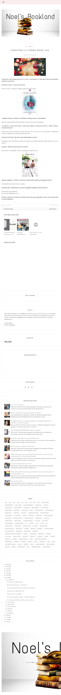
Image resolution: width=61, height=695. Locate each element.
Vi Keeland (48, 533)
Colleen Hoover (39, 510)
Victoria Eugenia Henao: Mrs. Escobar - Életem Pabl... (21, 588)
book (9, 205)
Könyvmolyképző (19, 523)
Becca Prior (26, 507)
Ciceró (31, 510)
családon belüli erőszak (41, 539)
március (9, 613)
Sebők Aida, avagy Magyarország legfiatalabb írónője (25, 438)
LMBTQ (42, 523)
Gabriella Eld (38, 518)
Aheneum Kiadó (45, 502)
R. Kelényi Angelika (48, 528)
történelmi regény (35, 546)
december (10, 579)
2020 (18, 502)
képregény (25, 544)
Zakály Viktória (16, 536)
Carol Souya (25, 510)
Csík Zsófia (12, 325)
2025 (38, 502)
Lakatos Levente (9, 525)
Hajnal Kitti (46, 518)
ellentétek (23, 541)
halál (53, 541)
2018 (10, 502)
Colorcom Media (49, 510)
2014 (7, 621)
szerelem (14, 546)
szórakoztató (21, 546)
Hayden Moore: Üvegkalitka (14, 594)
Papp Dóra (33, 528)
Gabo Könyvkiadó (29, 518)
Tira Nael (25, 533)
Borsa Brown (8, 510)
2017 (6, 502)
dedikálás (16, 541)
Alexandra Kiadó (9, 505)
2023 (30, 502)
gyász (48, 541)
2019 (30, 46)
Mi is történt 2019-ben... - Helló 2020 (17, 585)
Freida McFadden (48, 515)
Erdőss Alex (31, 515)
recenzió (7, 546)
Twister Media (33, 533)
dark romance (8, 541)
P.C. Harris (26, 528)
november (10, 602)
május (8, 611)
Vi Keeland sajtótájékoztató (21, 233)
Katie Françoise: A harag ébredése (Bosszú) (22, 446)
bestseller (7, 539)
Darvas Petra (8, 512)
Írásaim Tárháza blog (26, 79)
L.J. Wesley (31, 523)
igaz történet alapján (10, 544)
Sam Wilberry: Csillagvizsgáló (15, 582)
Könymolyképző (9, 523)
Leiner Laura (18, 525)
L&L (26, 523)
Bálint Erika (16, 510)
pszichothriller (50, 544)
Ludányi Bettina (26, 525)
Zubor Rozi (25, 536)
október (9, 604)
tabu (28, 546)
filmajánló (42, 541)
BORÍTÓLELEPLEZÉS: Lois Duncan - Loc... (9, 233)
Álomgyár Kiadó (46, 546)
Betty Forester (44, 507)
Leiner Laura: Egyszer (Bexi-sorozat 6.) (21, 463)
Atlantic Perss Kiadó (28, 505)
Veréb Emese (41, 533)
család (31, 539)
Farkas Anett (39, 515)
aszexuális (39, 536)
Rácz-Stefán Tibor (9, 531)
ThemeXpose (38, 662)
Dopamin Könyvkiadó (33, 512)
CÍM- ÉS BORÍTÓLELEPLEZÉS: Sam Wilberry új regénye (26, 430)
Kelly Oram (45, 520)
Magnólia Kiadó (43, 525)
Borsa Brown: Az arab (16, 481)
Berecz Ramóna (35, 507)
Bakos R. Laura (8, 507)
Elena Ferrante (8, 515)
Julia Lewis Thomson (28, 520)
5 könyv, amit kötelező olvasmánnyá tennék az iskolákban (26, 413)
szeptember (10, 606)
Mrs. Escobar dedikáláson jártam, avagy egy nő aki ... (20, 600)
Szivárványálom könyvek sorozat (13, 533)
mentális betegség (40, 544)
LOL (46, 523)
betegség (14, 539)
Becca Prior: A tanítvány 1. (17, 404)
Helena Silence (17, 520)
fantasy (36, 541)
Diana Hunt (23, 512)
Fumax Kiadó (8, 518)
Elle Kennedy (17, 515)
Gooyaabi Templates (54, 662)
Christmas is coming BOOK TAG (15, 591)
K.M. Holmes (37, 520)
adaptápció (32, 536)
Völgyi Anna (8, 536)
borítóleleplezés (23, 539)
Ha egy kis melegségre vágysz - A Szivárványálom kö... (21, 597)
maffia (32, 544)
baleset (46, 536)
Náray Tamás (19, 528)
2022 (26, 502)
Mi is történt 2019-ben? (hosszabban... (36, 233)
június (8, 608)
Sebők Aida (35, 531)
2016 (7, 619)
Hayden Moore (8, 520)
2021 (22, 502)
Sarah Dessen (27, 531)
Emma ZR (24, 515)
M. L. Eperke (34, 525)
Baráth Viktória (18, 507)
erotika (30, 541)
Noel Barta (28, 54)
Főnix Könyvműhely (17, 518)
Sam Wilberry (19, 531)
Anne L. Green (18, 505)
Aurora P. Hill (38, 505)
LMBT (37, 523)
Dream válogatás (44, 512)
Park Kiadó (39, 528)
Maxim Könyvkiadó (9, 528)
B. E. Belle (46, 505)
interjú (19, 544)
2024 (34, 502)
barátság (52, 536)
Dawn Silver (16, 512)
